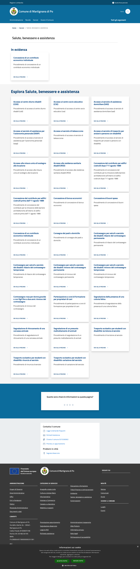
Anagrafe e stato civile (48, 489)
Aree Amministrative (17, 493)
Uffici (11, 496)
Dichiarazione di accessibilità (80, 537)
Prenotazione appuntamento (50, 522)
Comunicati (105, 493)
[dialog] (70, 556)
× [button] (137, 546)
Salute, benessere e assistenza (81, 497)
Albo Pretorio (75, 526)
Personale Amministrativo (19, 508)
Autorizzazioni (75, 500)
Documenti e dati (16, 511)
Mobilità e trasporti (46, 508)
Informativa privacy (77, 530)
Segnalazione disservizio (48, 526)
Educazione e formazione (79, 486)
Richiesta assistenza (47, 533)
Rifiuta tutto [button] (78, 561)
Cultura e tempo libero (48, 493)
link (90, 556)
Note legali (74, 533)
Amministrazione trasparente (80, 522)
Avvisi (103, 496)
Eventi (103, 510)
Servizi (21, 28)
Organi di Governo (16, 489)
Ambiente (73, 493)
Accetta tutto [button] (62, 561)
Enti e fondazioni (15, 500)
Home (14, 28)
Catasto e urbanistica (47, 504)
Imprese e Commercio (47, 500)
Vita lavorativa (45, 496)
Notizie (103, 489)
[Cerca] (127, 11)
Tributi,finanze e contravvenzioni (81, 489)
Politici (12, 504)
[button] (70, 565)
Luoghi (103, 507)
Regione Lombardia (16, 2)
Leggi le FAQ (44, 530)
